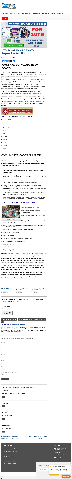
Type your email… (6, 306)
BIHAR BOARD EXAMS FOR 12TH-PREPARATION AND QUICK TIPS (22, 288)
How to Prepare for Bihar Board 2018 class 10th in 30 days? (7, 288)
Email (2, 360)
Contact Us (60, 13)
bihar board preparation (9, 319)
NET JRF (53, 13)
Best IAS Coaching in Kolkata (10, 461)
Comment (3, 342)
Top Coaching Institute (18, 324)
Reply (4, 396)
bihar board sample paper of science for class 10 (23, 320)
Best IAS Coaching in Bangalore (10, 458)
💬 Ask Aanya (66, 476)
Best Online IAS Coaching (9, 456)
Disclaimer (58, 457)
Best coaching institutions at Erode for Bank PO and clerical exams (10, 439)
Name (2, 354)
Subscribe (6, 313)
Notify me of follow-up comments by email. (10, 372)
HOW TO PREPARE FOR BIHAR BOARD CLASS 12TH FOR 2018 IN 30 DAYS (37, 288)
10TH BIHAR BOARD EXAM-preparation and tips (17, 52)
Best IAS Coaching (6, 13)
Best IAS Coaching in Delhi (9, 448)
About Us (57, 452)
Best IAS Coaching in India (9, 453)
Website (2, 366)
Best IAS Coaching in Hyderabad (10, 451)
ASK (5, 18)
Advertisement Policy (60, 454)
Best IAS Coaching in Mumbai (10, 463)
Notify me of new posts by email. (8, 374)
